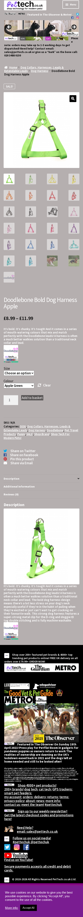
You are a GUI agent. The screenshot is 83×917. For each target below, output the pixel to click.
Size (7, 368)
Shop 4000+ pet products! (37, 785)
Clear (47, 385)
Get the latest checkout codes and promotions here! (39, 817)
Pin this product (22, 459)
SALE (29, 434)
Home (13, 67)
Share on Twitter (22, 451)
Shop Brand (42, 434)
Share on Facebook (24, 455)
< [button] (9, 27)
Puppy (21, 434)
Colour (8, 381)
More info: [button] (11, 908)
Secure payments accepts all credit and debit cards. (37, 868)
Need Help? (25, 827)
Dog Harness (39, 71)
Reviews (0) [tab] (11, 494)
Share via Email (21, 463)
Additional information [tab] (19, 486)
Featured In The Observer (44, 14)
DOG (23, 426)
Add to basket (32, 398)
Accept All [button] (28, 907)
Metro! (67, 14)
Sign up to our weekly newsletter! (42, 811)
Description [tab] (11, 478)
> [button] (74, 27)
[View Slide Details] (41, 28)
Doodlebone (55, 430)
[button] (73, 98)
